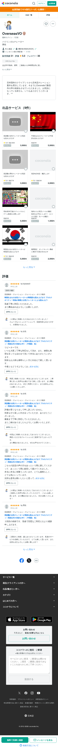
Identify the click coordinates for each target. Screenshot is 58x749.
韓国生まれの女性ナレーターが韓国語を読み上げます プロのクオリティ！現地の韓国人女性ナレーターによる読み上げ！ (28, 298)
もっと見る (28, 267)
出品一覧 (28, 15)
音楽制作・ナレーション (14, 294)
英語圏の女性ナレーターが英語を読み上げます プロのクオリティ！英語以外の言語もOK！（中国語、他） (28, 342)
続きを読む (34, 366)
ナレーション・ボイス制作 (35, 294)
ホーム (9, 15)
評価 (48, 15)
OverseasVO (12, 33)
